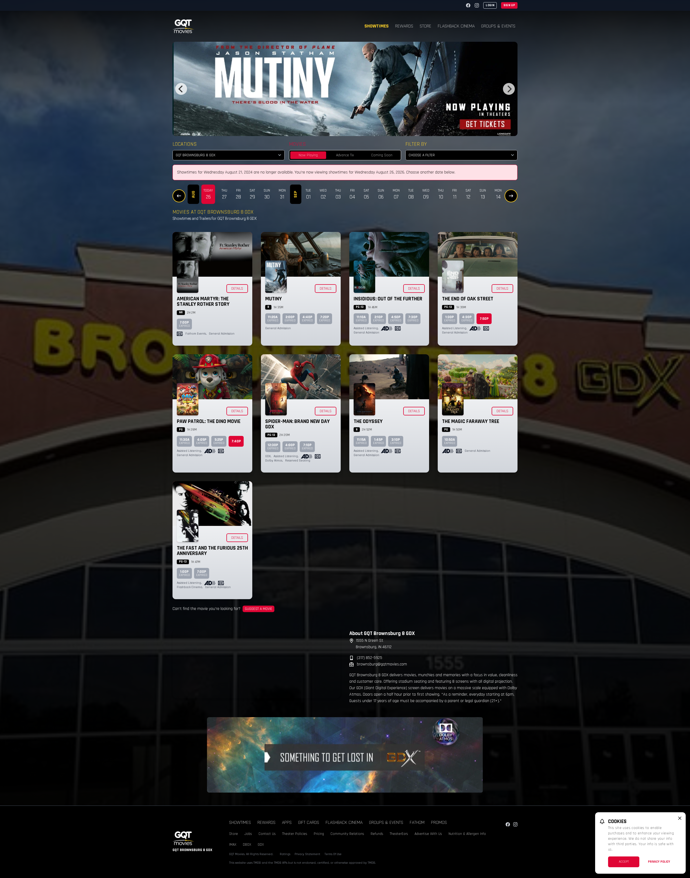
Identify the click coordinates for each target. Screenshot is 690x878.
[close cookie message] (679, 818)
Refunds (377, 833)
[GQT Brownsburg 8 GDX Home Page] (183, 26)
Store (425, 26)
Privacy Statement (307, 854)
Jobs (248, 833)
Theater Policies (294, 833)
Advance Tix (345, 155)
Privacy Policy (659, 862)
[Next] (509, 89)
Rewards (404, 26)
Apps (287, 822)
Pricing (319, 833)
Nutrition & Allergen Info (467, 833)
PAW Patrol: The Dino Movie (208, 421)
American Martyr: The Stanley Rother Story (203, 301)
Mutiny (273, 298)
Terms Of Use (333, 854)
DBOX (247, 844)
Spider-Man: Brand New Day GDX (297, 424)
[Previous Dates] (178, 195)
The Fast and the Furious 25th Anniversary (212, 550)
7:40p (236, 441)
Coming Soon (381, 155)
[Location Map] (256, 663)
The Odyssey (368, 421)
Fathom (417, 822)
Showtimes (376, 26)
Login (490, 5)
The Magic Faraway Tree (470, 421)
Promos (439, 822)
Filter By (416, 144)
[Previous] (181, 89)
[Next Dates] (511, 195)
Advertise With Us (428, 833)
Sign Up (509, 5)
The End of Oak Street (467, 298)
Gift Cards (308, 822)
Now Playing (308, 155)
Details (237, 288)
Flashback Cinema (456, 26)
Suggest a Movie (258, 608)
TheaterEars (399, 833)
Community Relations (347, 833)
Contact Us (267, 833)
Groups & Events (498, 26)
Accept (624, 862)
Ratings (285, 854)
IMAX (232, 844)
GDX (261, 844)
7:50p (484, 318)
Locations (184, 144)
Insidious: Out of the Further (388, 298)
